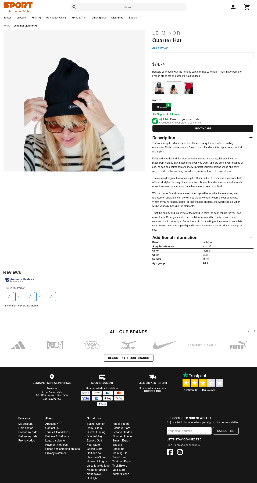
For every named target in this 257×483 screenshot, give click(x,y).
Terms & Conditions (57, 432)
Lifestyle (21, 17)
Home (6, 25)
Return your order (152, 390)
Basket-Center (96, 424)
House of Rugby (97, 461)
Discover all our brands (128, 358)
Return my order (28, 436)
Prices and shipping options (62, 449)
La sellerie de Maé (98, 465)
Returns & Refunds (57, 436)
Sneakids (118, 449)
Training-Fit (119, 453)
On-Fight (92, 478)
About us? (51, 424)
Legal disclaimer (55, 440)
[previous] (248, 332)
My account (25, 424)
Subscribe (225, 431)
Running (36, 17)
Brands (133, 17)
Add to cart (202, 128)
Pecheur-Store (121, 428)
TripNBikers (119, 465)
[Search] (74, 7)
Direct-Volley (94, 436)
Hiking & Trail (79, 17)
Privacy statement (56, 453)
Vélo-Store (119, 470)
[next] (254, 332)
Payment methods (56, 445)
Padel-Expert (120, 424)
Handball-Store (96, 457)
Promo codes (26, 440)
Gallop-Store (94, 449)
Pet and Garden (122, 432)
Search (129, 7)
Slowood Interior (122, 436)
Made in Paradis (97, 470)
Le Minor (166, 33)
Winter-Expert (120, 474)
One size (164, 106)
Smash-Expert (121, 440)
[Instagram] (179, 452)
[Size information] (160, 100)
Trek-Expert (119, 457)
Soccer (7, 17)
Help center (25, 428)
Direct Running (96, 432)
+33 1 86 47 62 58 (52, 399)
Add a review (160, 48)
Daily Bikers (94, 428)
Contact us (52, 388)
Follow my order (28, 432)
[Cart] (247, 6)
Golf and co (94, 453)
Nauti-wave (94, 474)
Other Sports (99, 17)
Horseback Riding (56, 17)
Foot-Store (93, 445)
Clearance (117, 17)
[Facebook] (170, 452)
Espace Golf (94, 440)
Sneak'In (117, 445)
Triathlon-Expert (122, 461)
